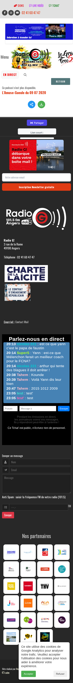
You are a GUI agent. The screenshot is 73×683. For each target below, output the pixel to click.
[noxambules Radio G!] (11, 620)
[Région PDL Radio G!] (62, 552)
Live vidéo (37, 6)
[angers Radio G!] (45, 552)
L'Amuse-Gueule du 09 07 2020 (24, 92)
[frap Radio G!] (62, 569)
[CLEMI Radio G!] (45, 620)
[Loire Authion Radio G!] (11, 637)
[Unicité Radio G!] (28, 603)
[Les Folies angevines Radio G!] (62, 620)
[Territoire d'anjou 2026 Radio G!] (11, 552)
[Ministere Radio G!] (11, 569)
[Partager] (31, 104)
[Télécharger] (41, 104)
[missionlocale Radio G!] (62, 603)
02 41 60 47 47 (31, 12)
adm (7, 672)
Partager (37, 122)
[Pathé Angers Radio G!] (28, 637)
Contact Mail (22, 322)
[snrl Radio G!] (45, 569)
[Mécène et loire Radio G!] (28, 552)
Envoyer (8, 515)
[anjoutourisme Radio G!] (28, 620)
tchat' (55, 6)
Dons (20, 6)
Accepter (28, 673)
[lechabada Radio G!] (28, 586)
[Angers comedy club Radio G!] (45, 637)
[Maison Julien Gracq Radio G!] (62, 586)
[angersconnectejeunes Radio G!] (11, 603)
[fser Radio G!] (28, 569)
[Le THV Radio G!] (45, 586)
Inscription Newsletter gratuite (36, 187)
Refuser (60, 673)
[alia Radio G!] (45, 603)
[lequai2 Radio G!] (11, 586)
